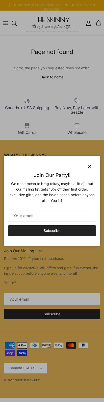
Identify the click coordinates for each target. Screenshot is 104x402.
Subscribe (52, 230)
